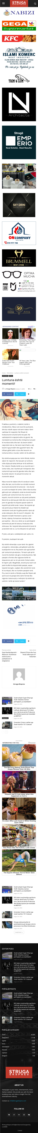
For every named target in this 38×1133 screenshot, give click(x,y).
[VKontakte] (29, 1115)
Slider (11, 376)
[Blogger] (9, 1115)
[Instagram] (24, 1115)
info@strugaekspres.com (18, 1101)
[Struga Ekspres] (3, 389)
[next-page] (6, 732)
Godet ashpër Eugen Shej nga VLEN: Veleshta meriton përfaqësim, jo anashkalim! (23, 700)
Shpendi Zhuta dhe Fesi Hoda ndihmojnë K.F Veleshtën (28, 655)
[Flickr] (19, 1115)
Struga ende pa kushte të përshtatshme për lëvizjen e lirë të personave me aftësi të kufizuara (25, 924)
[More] (28, 394)
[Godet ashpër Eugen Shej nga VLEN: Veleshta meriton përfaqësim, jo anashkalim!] (7, 700)
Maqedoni (5, 718)
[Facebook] (14, 1115)
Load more (18, 932)
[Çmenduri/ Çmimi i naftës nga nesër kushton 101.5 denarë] (7, 725)
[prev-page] (3, 732)
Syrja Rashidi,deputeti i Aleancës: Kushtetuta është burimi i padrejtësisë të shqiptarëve (9, 657)
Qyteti (4, 703)
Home (4, 373)
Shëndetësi (10, 373)
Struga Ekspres (10, 389)
